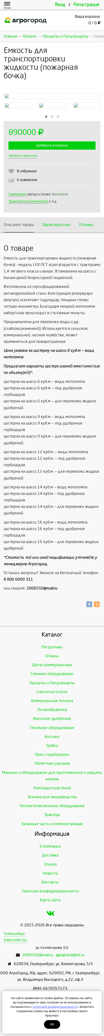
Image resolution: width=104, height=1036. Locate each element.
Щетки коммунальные (52, 665)
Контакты (50, 882)
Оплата (50, 864)
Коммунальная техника (52, 701)
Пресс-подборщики (52, 754)
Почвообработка (52, 710)
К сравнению (27, 180)
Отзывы (86, 225)
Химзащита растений (52, 788)
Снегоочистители (52, 692)
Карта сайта (50, 900)
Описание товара (19, 225)
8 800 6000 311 (15, 940)
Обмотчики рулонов (52, 763)
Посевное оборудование (52, 728)
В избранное (27, 171)
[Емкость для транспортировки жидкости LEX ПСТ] (52, 96)
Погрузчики (52, 647)
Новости (50, 873)
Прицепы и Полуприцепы (52, 683)
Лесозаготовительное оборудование (52, 806)
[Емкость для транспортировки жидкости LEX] (86, 105)
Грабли (52, 746)
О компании (50, 846)
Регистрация (86, 4)
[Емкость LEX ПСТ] (52, 105)
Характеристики (56, 225)
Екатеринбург (14, 934)
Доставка (50, 855)
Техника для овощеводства (52, 797)
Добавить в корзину (52, 145)
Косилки (52, 737)
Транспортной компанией (28, 201)
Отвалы (52, 656)
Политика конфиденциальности (50, 891)
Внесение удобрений (52, 719)
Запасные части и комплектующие (52, 824)
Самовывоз (17, 194)
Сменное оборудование (52, 674)
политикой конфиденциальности (55, 1007)
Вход (60, 4)
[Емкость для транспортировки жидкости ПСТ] (17, 105)
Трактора (52, 815)
